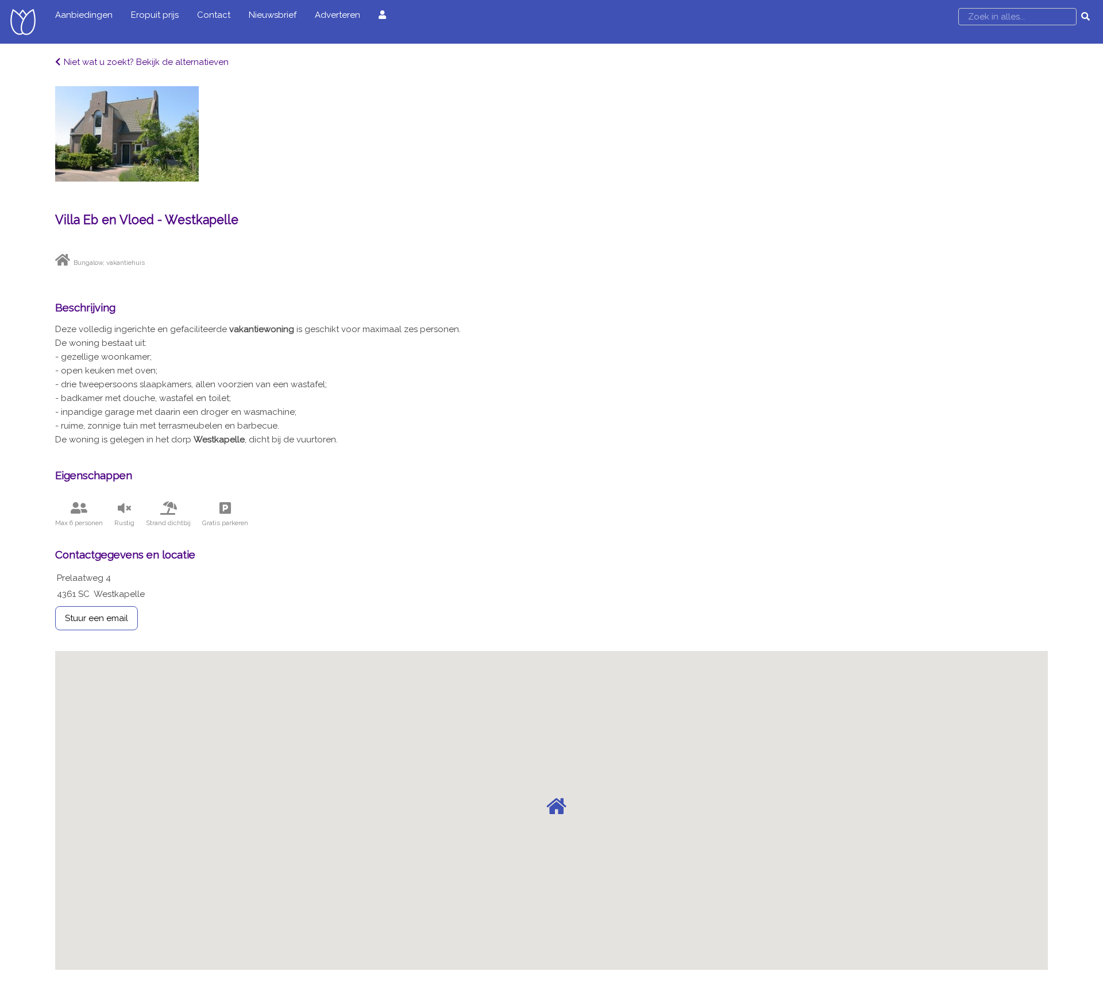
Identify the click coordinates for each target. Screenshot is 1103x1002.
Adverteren (337, 15)
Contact (213, 15)
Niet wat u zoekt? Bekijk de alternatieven (146, 62)
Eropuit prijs (155, 15)
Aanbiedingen (84, 15)
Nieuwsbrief (272, 15)
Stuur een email (96, 618)
